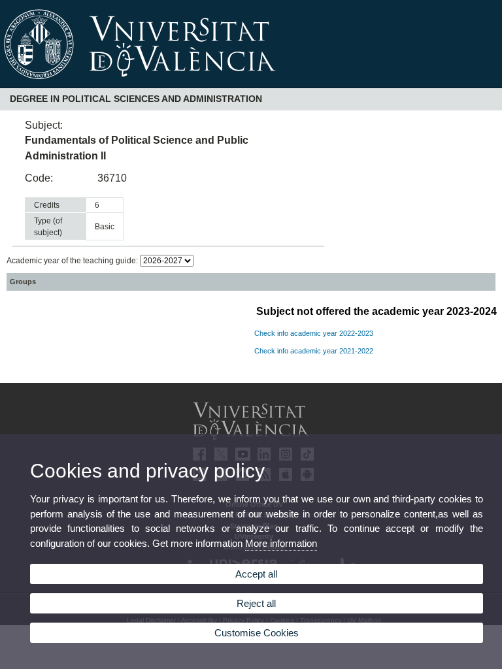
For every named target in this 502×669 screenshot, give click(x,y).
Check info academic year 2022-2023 (313, 333)
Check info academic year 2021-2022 (313, 351)
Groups (23, 282)
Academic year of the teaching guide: (73, 260)
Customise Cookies (256, 632)
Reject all (256, 603)
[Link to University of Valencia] (251, 83)
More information (281, 543)
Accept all (256, 573)
